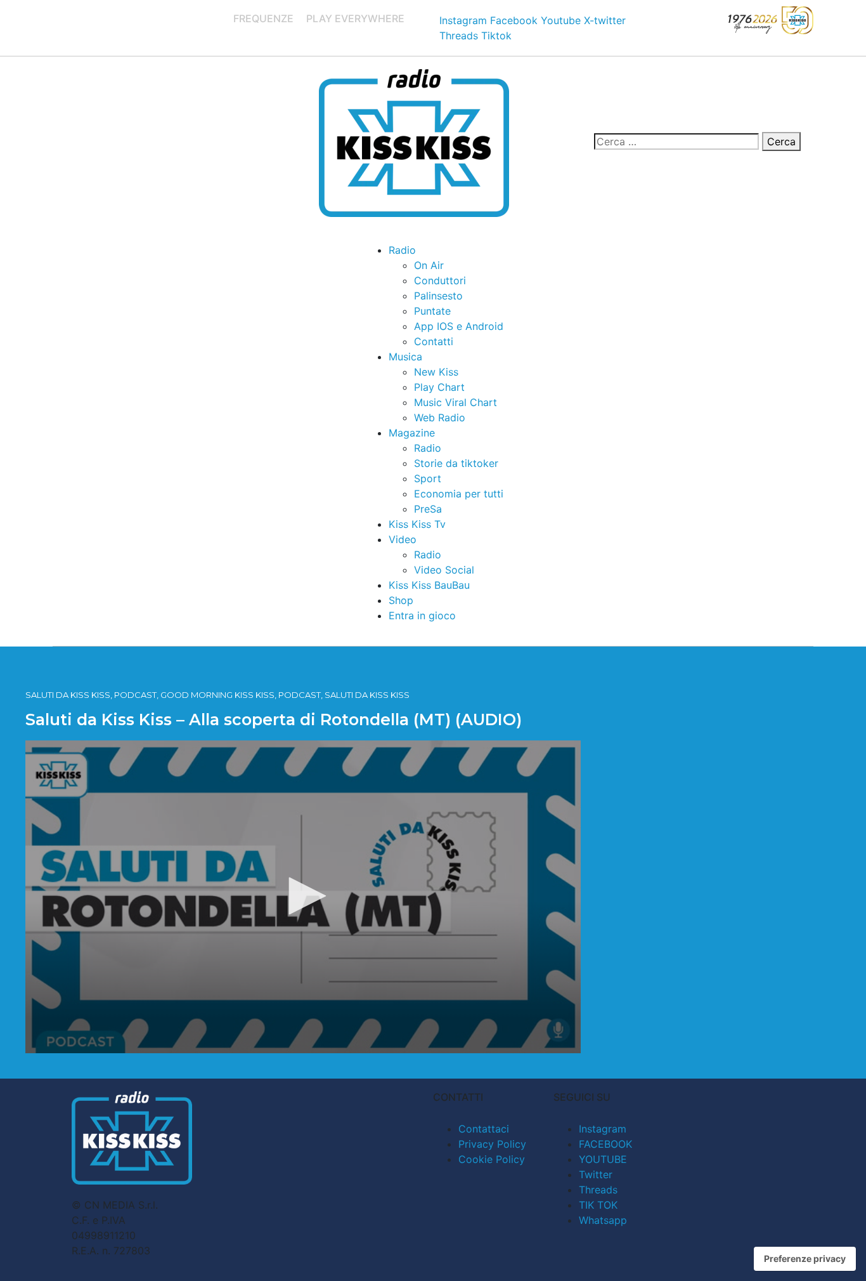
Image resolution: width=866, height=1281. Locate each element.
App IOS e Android (458, 326)
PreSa (428, 509)
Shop (401, 600)
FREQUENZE (263, 18)
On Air (429, 265)
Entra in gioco (422, 615)
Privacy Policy (492, 1144)
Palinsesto (438, 295)
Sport (427, 478)
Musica (405, 356)
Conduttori (440, 280)
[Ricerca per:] (676, 141)
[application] (303, 896)
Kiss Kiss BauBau (429, 585)
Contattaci (483, 1128)
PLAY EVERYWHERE (355, 18)
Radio (402, 250)
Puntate (432, 311)
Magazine (412, 432)
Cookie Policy (491, 1159)
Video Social (444, 569)
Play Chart (439, 387)
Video (403, 539)
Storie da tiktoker (456, 463)
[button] (303, 896)
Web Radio (439, 417)
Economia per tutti (458, 493)
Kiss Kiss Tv (417, 524)
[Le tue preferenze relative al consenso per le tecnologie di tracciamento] (805, 1259)
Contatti (433, 341)
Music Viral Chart (455, 402)
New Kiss (436, 371)
